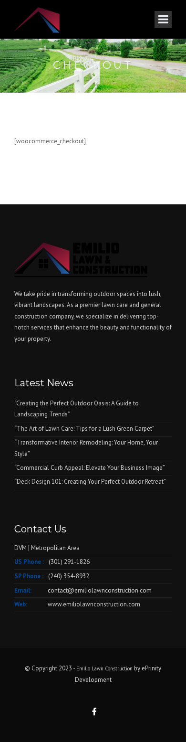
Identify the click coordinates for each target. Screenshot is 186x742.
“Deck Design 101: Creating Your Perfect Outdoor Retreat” (90, 481)
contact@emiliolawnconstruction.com (100, 590)
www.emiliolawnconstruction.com (94, 604)
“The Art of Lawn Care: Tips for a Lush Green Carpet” (84, 428)
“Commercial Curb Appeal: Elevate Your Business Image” (89, 468)
